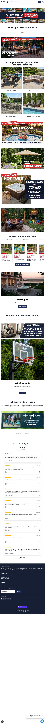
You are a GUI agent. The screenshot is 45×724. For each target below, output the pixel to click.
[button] (43, 2)
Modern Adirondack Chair (19, 259)
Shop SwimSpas (22, 306)
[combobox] (28, 2)
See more (22, 436)
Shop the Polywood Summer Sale (22, 264)
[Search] (39, 2)
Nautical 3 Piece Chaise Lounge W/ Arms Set (31, 260)
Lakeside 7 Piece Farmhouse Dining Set (6, 260)
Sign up (18, 591)
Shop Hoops (22, 393)
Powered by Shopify (22, 611)
